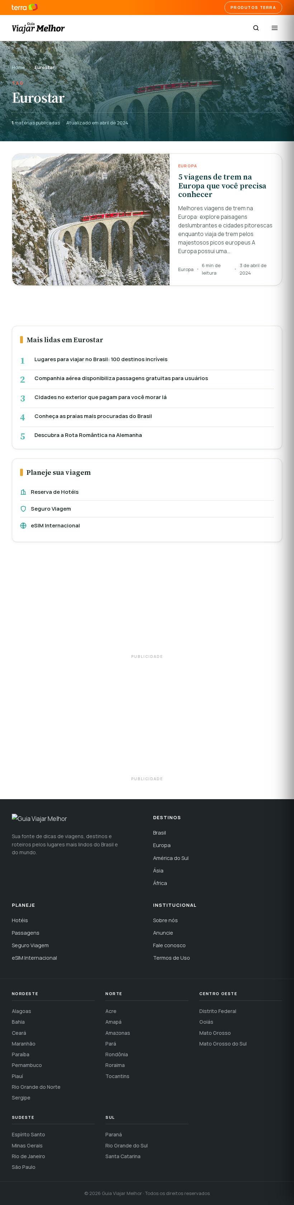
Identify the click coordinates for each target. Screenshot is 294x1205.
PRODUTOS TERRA (253, 7)
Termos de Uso (171, 957)
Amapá (113, 1021)
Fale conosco (169, 945)
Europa (162, 845)
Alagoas (21, 1011)
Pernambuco (27, 1065)
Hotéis (20, 920)
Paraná (113, 1134)
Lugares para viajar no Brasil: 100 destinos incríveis (100, 359)
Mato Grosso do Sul (223, 1043)
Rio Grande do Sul (126, 1145)
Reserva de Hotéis (55, 492)
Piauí (17, 1076)
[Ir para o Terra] (25, 7)
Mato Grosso (215, 1032)
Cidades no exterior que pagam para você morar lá (100, 397)
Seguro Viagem (51, 508)
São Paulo (23, 1167)
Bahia (18, 1021)
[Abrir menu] (274, 27)
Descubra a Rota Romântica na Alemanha (88, 435)
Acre (111, 1011)
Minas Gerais (27, 1145)
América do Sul (171, 858)
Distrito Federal (217, 1011)
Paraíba (20, 1054)
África (160, 883)
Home (18, 67)
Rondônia (116, 1054)
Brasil (159, 832)
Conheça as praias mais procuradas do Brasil (93, 416)
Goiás (206, 1021)
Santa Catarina (123, 1156)
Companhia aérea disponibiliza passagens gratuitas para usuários (121, 378)
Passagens (25, 932)
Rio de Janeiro (28, 1156)
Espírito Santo (28, 1134)
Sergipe (21, 1097)
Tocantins (117, 1076)
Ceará (19, 1032)
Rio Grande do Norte (36, 1086)
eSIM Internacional (55, 525)
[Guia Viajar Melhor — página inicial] (38, 28)
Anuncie (163, 932)
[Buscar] (256, 27)
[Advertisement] (147, 601)
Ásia (158, 870)
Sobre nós (165, 920)
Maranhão (23, 1043)
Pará (110, 1043)
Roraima (115, 1065)
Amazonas (117, 1032)
